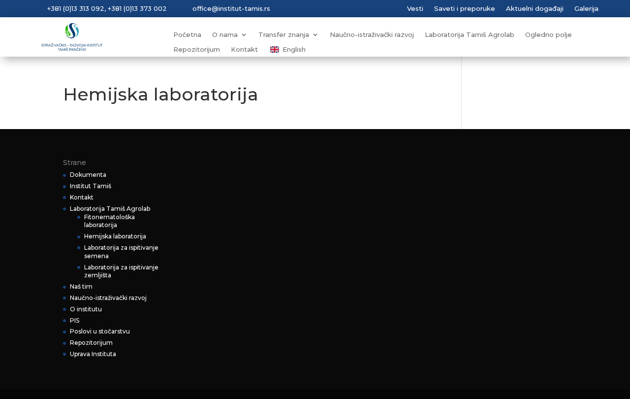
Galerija (586, 8)
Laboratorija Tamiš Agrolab (469, 34)
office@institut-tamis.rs (231, 8)
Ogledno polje (548, 34)
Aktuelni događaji (535, 8)
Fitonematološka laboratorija (109, 221)
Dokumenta (88, 174)
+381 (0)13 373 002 (137, 8)
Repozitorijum (196, 49)
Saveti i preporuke (464, 8)
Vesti (415, 8)
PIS (74, 320)
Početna (187, 34)
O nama (225, 34)
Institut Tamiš (90, 186)
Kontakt (244, 49)
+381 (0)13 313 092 (75, 8)
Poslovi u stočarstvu (100, 331)
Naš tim (81, 286)
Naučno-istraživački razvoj (372, 34)
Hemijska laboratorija (115, 236)
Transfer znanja (283, 34)
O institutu (86, 309)
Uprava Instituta (93, 354)
